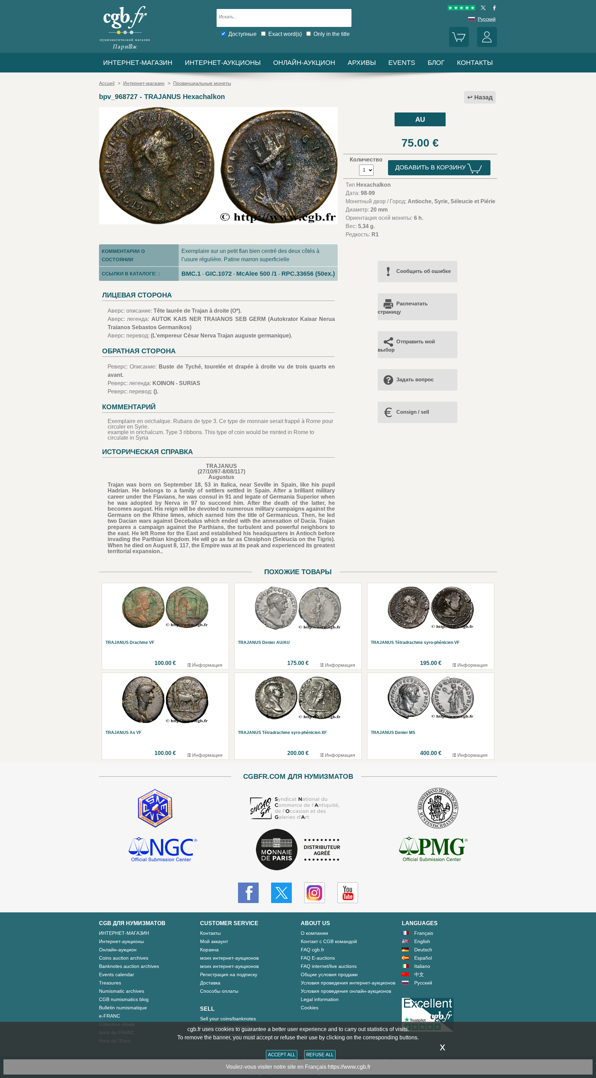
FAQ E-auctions (318, 958)
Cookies (309, 1007)
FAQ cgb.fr (312, 949)
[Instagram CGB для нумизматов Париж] (314, 892)
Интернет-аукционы (223, 62)
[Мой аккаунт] (487, 45)
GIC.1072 (218, 273)
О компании (314, 933)
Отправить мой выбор (406, 346)
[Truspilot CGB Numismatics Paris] (461, 8)
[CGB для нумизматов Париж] (125, 50)
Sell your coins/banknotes (228, 1018)
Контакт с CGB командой (329, 941)
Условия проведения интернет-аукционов (348, 983)
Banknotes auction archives (129, 966)
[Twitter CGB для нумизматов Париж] (281, 892)
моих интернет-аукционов (229, 958)
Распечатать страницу (403, 308)
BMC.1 (191, 273)
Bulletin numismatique (123, 1007)
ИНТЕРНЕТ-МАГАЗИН (137, 62)
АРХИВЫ (362, 62)
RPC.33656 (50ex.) (308, 273)
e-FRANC (109, 1016)
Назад (483, 97)
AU (420, 119)
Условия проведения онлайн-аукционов (346, 991)
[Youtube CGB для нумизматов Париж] (347, 892)
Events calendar (116, 974)
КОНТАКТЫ (475, 62)
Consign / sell (412, 412)
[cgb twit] (482, 8)
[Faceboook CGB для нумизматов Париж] (248, 892)
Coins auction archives (123, 958)
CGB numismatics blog (124, 999)
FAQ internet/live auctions (329, 966)
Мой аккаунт (214, 941)
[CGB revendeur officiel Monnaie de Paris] (298, 850)
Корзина (209, 949)
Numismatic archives (121, 991)
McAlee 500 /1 (256, 273)
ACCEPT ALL (281, 1054)
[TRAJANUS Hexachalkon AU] (218, 222)
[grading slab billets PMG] (433, 850)
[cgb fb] (492, 8)
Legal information (320, 999)
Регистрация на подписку (228, 974)
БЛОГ (436, 62)
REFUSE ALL (320, 1054)
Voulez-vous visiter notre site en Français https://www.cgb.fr (298, 1067)
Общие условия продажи (329, 974)
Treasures (110, 983)
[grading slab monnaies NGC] (162, 850)
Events (401, 62)
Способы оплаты (219, 991)
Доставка (210, 983)
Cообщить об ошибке (423, 271)
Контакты (210, 933)
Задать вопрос (415, 379)
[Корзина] (459, 45)
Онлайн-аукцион (304, 62)
